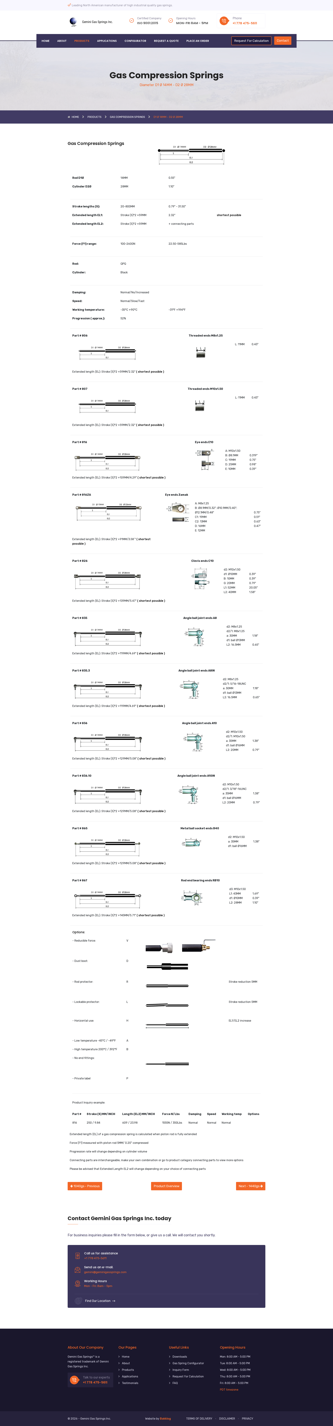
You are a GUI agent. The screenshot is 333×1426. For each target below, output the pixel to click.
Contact (283, 41)
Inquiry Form (181, 1370)
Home (45, 41)
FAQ (175, 1383)
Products (81, 41)
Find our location (97, 1301)
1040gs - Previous (86, 1186)
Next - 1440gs (249, 1186)
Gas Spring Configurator (188, 1363)
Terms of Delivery (199, 1418)
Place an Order (197, 41)
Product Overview (166, 1186)
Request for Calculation (188, 1376)
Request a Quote (166, 41)
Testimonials (130, 1383)
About (62, 41)
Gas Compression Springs (127, 117)
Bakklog (165, 1418)
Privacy (247, 1418)
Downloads (180, 1356)
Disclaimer (227, 1418)
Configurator (135, 41)
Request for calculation (251, 41)
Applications (107, 41)
